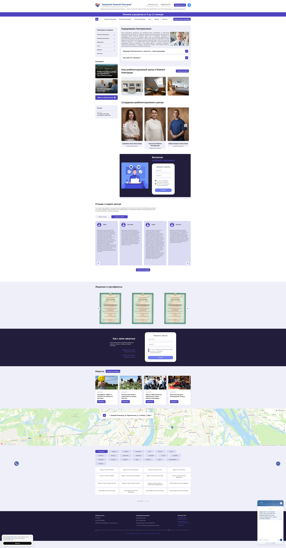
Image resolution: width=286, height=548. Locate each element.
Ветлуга (160, 451)
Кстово (163, 455)
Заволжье (138, 455)
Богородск (138, 451)
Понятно (17, 543)
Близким (156, 19)
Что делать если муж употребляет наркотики (103, 114)
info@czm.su (181, 525)
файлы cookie (14, 536)
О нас (149, 19)
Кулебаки (175, 455)
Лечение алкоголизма (125, 19)
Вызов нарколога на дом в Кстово (155, 490)
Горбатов (101, 455)
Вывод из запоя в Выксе (179, 469)
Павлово (125, 459)
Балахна (126, 451)
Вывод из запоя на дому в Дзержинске (179, 476)
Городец (113, 455)
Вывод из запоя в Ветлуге (155, 469)
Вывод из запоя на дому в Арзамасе (131, 475)
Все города (101, 451)
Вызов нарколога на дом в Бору (107, 490)
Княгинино (151, 455)
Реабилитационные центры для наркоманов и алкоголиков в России (106, 73)
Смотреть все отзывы (143, 270)
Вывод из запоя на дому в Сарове (131, 483)
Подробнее (101, 401)
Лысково (113, 459)
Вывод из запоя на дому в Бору (155, 475)
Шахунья (101, 463)
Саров (136, 459)
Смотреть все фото (182, 71)
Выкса (171, 451)
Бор (150, 451)
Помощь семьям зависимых (182, 19)
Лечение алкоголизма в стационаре (105, 90)
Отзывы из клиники (119, 217)
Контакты (164, 19)
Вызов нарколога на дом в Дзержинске (131, 491)
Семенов (148, 459)
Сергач (159, 459)
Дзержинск (125, 455)
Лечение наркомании (110, 19)
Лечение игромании (139, 19)
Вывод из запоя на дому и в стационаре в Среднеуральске (155, 483)
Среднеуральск (173, 459)
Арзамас (114, 451)
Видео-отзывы (102, 217)
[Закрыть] (31, 536)
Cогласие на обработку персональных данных (151, 533)
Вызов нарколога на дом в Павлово (179, 490)
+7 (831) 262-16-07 (152, 4)
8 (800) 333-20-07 (165, 4)
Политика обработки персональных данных (134, 533)
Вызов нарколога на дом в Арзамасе (179, 483)
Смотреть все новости (113, 371)
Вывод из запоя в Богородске (131, 469)
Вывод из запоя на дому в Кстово (107, 483)
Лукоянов (101, 459)
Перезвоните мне (180, 5)
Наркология (100, 42)
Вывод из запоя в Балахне (107, 469)
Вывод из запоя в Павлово (107, 475)
